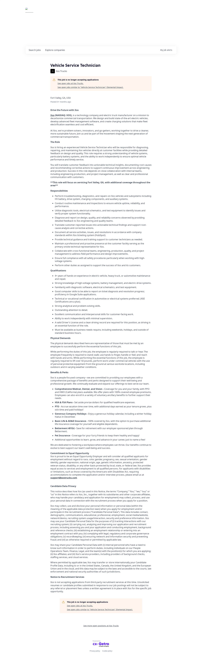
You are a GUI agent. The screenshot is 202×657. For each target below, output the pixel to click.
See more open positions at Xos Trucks (101, 625)
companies (55, 50)
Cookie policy (107, 651)
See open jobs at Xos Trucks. (71, 83)
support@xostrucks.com (63, 477)
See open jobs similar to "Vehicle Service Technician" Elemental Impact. (90, 87)
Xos (52, 115)
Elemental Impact (51, 11)
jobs (35, 50)
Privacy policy (95, 651)
